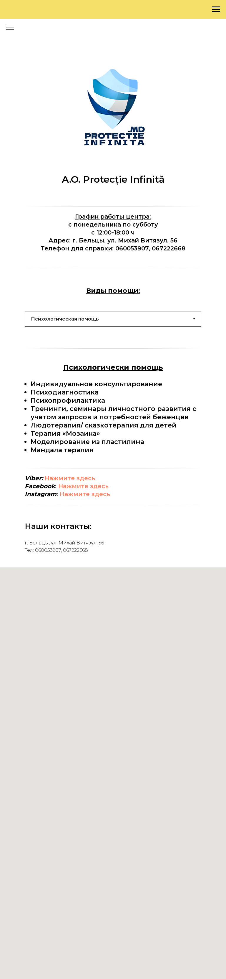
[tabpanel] (113, 408)
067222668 (168, 248)
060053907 (132, 248)
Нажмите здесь (70, 478)
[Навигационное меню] (216, 9)
